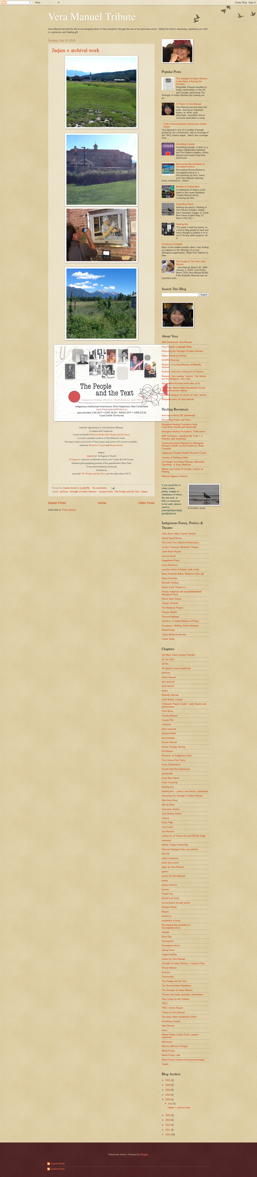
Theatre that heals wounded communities (182, 994)
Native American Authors (174, 355)
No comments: (100, 488)
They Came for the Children (176, 999)
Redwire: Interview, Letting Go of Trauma (182, 371)
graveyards (167, 773)
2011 (168, 1129)
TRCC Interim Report (172, 1008)
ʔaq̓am (90, 456)
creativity (166, 724)
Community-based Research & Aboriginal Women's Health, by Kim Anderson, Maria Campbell (183, 446)
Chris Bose (167, 711)
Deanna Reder (116, 445)
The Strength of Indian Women (177, 990)
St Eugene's (74, 459)
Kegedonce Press (171, 560)
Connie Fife (167, 720)
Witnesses (167, 1042)
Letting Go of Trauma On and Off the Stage (184, 836)
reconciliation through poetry (176, 902)
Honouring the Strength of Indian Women (182, 351)
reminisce (167, 916)
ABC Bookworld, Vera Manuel (177, 342)
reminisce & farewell (172, 244)
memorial (166, 840)
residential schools (171, 920)
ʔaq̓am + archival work (75, 49)
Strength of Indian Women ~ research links (91, 491)
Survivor (166, 972)
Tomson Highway (170, 616)
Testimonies (168, 976)
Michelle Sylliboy (170, 582)
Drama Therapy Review (173, 747)
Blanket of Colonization (187, 186)
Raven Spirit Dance (171, 599)
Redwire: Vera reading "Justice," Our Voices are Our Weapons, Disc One (184, 377)
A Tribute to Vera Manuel (188, 104)
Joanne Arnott (169, 556)
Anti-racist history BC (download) (178, 415)
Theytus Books (169, 612)
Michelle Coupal (97, 445)
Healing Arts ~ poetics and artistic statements (185, 791)
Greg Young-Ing (169, 782)
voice (164, 1030)
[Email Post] (112, 488)
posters (165, 889)
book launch (168, 686)
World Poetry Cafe (171, 1055)
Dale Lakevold (169, 729)
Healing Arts (182, 224)
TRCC (165, 1003)
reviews (165, 932)
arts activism (168, 681)
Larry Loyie (167, 827)
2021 (168, 1080)
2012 (168, 1125)
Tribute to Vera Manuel (173, 1012)
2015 (168, 1115)
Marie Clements (170, 578)
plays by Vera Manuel (173, 867)
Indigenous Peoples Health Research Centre (184, 453)
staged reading (169, 954)
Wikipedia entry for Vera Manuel (178, 399)
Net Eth (165, 853)
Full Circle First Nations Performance (180, 542)
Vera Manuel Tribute (92, 16)
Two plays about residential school (179, 1016)
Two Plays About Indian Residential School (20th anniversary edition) (183, 389)
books (165, 690)
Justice (165, 818)
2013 (168, 1120)
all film (165, 664)
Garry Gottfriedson (171, 764)
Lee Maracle (168, 831)
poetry (165, 880)
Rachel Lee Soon (170, 898)
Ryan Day (167, 936)
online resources (170, 858)
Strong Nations (169, 967)
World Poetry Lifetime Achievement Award (183, 1059)
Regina (165, 911)
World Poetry (168, 630)
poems (165, 871)
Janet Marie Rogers (171, 551)
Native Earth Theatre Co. (174, 587)
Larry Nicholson (169, 565)
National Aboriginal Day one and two (180, 849)
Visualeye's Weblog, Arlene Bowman (180, 625)
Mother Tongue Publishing (175, 844)
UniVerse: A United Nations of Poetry (180, 621)
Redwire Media (169, 907)
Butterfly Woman (170, 695)
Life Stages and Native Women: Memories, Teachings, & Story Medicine (183, 463)
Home (102, 503)
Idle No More (168, 804)
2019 (168, 1090)
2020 (168, 1085)
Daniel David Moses (172, 538)
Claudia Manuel (169, 715)
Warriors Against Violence (175, 476)
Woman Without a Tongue (175, 1046)
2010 (168, 1134)
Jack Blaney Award (171, 813)
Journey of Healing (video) (175, 457)
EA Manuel (167, 751)
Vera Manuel (168, 1025)
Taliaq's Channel (170, 603)
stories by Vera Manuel (173, 959)
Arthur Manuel (169, 677)
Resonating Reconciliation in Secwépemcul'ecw (190, 165)
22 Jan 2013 (168, 659)
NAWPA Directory (171, 360)
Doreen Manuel (169, 742)
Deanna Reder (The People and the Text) (110, 434)
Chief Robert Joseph (172, 699)
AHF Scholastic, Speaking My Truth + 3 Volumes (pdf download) (182, 437)
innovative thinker (171, 809)
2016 (168, 1099)
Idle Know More (169, 800)
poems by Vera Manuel (173, 876)
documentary (168, 738)
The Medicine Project (172, 607)
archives (64, 491)
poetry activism (169, 885)
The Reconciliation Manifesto (176, 985)
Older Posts (146, 503)
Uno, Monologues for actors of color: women (184, 395)
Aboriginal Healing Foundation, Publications (184, 431)
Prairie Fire (167, 894)
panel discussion (170, 862)
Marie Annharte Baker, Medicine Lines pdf (183, 573)
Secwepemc (168, 941)
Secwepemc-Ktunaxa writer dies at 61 (181, 383)
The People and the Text (93, 473)
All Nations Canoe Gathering (176, 668)
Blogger (144, 1154)
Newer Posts (57, 503)
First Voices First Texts (173, 760)
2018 (168, 1094)
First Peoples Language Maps (177, 346)
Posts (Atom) (69, 510)
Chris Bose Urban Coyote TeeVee (179, 533)
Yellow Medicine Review (174, 634)
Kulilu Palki (167, 822)
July (170, 1103)
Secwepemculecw (171, 945)
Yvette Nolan (168, 639)
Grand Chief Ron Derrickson (176, 769)
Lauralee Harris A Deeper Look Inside (180, 569)
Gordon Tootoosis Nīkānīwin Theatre (180, 547)
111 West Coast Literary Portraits (178, 655)
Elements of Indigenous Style (177, 755)
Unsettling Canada (185, 144)
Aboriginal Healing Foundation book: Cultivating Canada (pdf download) (180, 425)
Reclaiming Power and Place (176, 419)
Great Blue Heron (185, 204)
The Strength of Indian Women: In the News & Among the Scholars (192, 81)
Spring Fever (168, 950)
